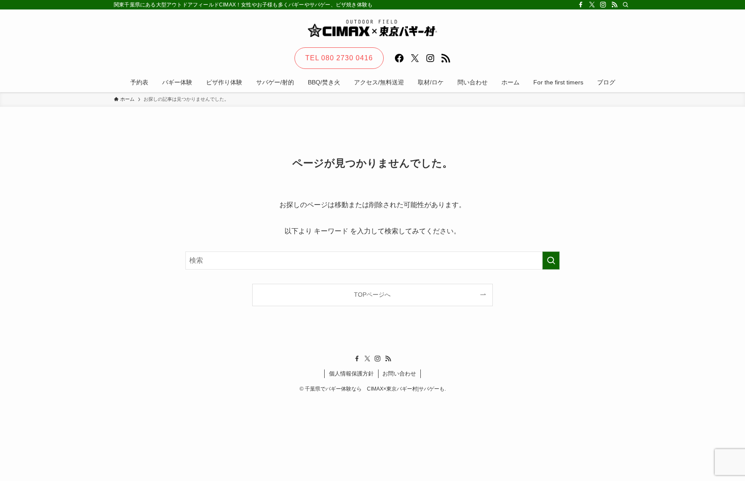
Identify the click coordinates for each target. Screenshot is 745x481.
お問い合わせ (399, 373)
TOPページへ (372, 294)
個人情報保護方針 (351, 373)
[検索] (625, 4)
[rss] (614, 4)
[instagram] (603, 4)
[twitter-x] (592, 4)
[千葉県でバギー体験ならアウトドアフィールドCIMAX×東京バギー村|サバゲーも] (372, 28)
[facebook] (580, 4)
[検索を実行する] (551, 260)
